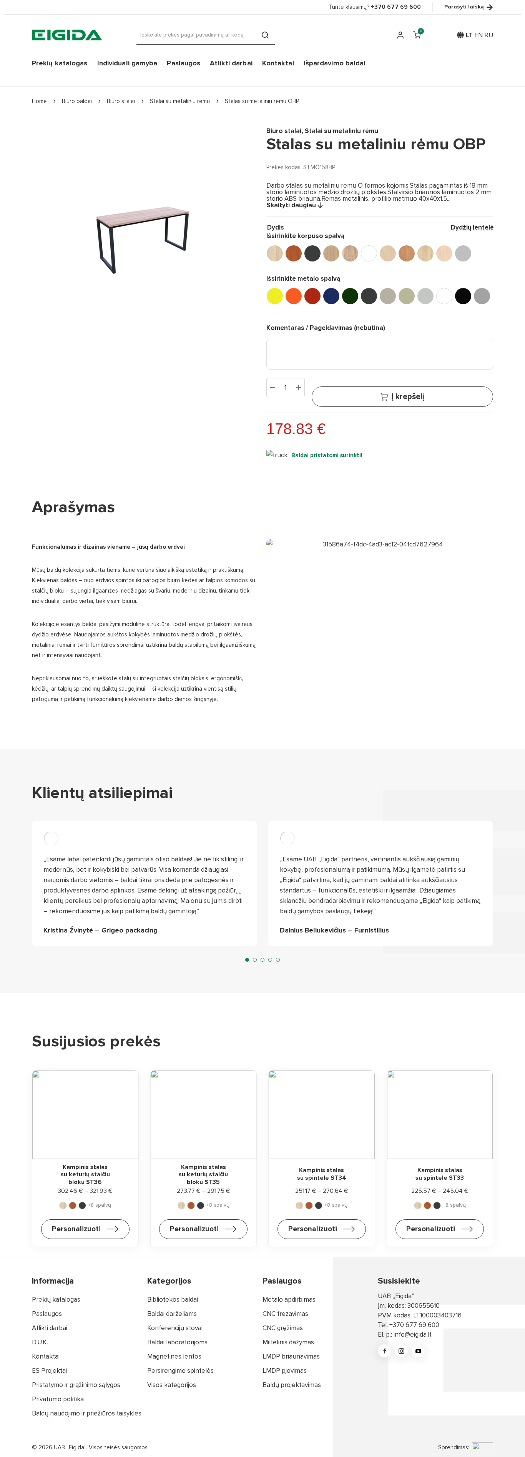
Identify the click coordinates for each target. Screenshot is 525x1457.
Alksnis (293, 253)
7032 (406, 296)
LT (469, 35)
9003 (444, 296)
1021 (274, 296)
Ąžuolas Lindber (331, 253)
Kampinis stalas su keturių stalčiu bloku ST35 (203, 1174)
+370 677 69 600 (414, 1325)
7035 (425, 296)
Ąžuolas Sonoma (350, 253)
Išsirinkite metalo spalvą (303, 279)
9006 (481, 296)
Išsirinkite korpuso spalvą (305, 236)
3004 (312, 296)
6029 (350, 296)
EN (478, 35)
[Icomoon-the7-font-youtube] (418, 1350)
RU (488, 35)
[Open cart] (416, 35)
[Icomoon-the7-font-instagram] (401, 1350)
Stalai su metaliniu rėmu (341, 131)
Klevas (425, 253)
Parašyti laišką (464, 7)
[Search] (265, 35)
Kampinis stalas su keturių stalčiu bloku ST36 (85, 1174)
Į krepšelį (407, 396)
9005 (463, 296)
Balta (369, 253)
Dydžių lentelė (472, 227)
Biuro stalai (283, 131)
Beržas (387, 253)
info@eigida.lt (413, 1334)
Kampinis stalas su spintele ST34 (321, 1173)
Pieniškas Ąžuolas (444, 253)
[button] (247, 960)
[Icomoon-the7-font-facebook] (384, 1350)
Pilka (463, 253)
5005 (331, 296)
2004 (293, 296)
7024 (387, 296)
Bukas (406, 253)
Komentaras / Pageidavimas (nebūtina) (325, 328)
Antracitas (312, 253)
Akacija (274, 253)
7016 (369, 296)
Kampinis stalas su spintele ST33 (439, 1173)
